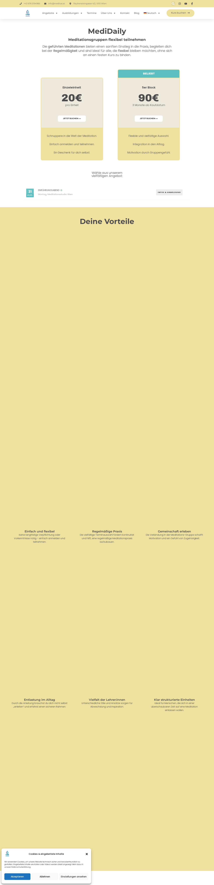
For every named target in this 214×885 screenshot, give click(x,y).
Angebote (48, 13)
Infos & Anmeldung (169, 192)
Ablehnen (45, 876)
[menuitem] (152, 13)
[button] (86, 854)
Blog (136, 13)
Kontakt (125, 13)
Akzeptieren (17, 876)
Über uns (106, 13)
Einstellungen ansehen (74, 876)
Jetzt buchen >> (72, 119)
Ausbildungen (70, 13)
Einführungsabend (49, 190)
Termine (92, 13)
